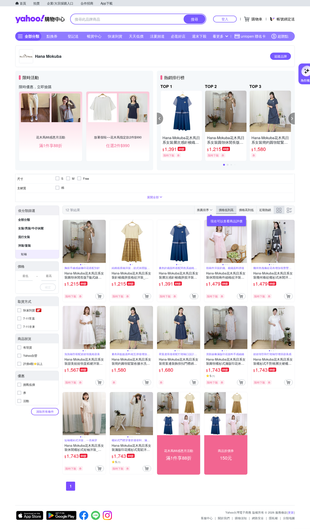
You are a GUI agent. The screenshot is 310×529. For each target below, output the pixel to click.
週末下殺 (199, 36)
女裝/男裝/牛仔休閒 (31, 228)
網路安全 (258, 518)
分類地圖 (289, 518)
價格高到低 (246, 210)
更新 (291, 512)
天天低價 (136, 36)
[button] (160, 118)
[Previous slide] (66, 241)
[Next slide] (103, 241)
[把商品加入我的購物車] (99, 296)
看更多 (218, 36)
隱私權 (273, 518)
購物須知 (241, 518)
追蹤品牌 (280, 56)
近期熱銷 (265, 210)
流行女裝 (24, 237)
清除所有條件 (45, 411)
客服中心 (207, 518)
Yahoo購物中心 (40, 19)
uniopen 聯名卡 (253, 36)
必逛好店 (178, 36)
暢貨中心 (94, 36)
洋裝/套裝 (24, 245)
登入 (224, 19)
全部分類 (24, 219)
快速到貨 (115, 36)
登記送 (73, 36)
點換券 (52, 36)
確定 (48, 287)
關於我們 (224, 518)
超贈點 (283, 36)
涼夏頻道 (157, 36)
